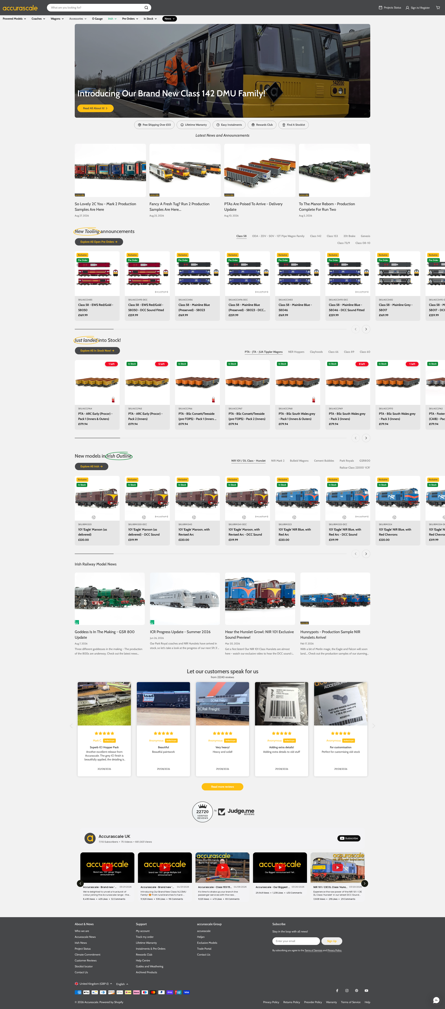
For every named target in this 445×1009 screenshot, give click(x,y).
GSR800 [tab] (364, 460)
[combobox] (99, 7)
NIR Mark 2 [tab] (277, 460)
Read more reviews (222, 786)
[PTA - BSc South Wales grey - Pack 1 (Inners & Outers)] (297, 382)
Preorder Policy (313, 1002)
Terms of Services (313, 950)
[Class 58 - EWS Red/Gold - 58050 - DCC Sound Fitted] (147, 273)
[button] (209, 111)
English (120, 984)
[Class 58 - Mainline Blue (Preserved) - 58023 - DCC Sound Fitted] (247, 273)
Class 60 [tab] (365, 351)
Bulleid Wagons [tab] (299, 460)
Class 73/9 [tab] (343, 243)
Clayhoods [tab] (316, 351)
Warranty (331, 1002)
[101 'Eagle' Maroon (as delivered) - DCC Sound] (147, 498)
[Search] (146, 8)
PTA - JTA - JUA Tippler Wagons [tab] (264, 351)
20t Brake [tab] (349, 236)
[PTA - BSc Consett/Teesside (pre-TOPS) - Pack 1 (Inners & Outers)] (197, 382)
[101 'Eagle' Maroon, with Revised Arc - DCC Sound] (247, 498)
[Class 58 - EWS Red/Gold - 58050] (97, 273)
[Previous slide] (76, 111)
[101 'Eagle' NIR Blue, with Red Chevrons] (397, 498)
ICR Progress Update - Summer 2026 (180, 631)
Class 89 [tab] (349, 351)
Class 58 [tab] (241, 236)
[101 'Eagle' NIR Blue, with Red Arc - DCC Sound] (347, 498)
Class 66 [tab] (333, 351)
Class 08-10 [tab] (362, 243)
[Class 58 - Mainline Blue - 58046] (297, 273)
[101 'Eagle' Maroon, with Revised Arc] (197, 498)
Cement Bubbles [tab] (324, 460)
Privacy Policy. (334, 950)
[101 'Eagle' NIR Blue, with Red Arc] (297, 498)
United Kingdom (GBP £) (94, 983)
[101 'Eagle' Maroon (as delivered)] (97, 498)
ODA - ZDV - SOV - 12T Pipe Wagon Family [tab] (278, 236)
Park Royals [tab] (347, 460)
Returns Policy (291, 1002)
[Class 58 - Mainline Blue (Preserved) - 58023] (197, 273)
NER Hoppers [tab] (296, 351)
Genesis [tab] (365, 236)
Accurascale (91, 1002)
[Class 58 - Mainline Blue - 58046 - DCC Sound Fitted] (347, 273)
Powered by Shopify (111, 1002)
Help (367, 1002)
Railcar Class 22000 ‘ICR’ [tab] (355, 467)
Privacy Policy (271, 1002)
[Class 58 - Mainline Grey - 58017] (397, 273)
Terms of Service (351, 1002)
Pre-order (97, 291)
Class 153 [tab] (332, 236)
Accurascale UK (114, 836)
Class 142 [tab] (315, 236)
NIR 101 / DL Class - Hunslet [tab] (248, 460)
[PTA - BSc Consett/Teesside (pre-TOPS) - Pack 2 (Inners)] (247, 382)
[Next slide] (369, 111)
